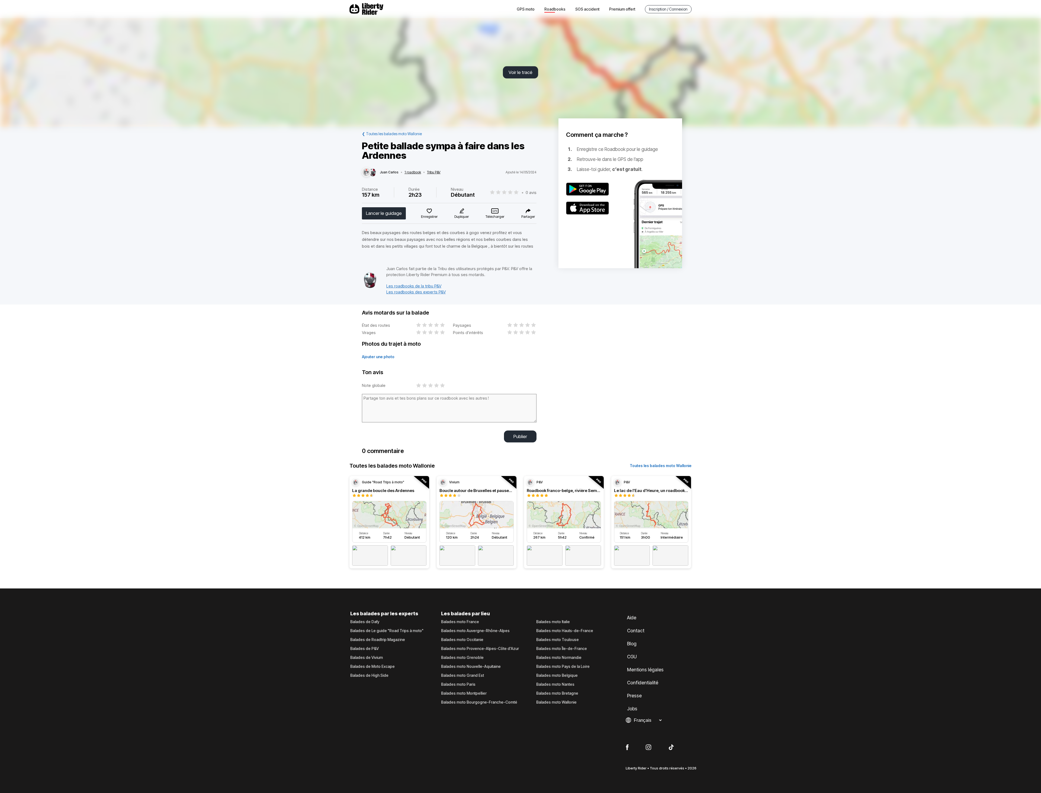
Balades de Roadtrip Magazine (377, 640)
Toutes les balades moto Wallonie (661, 465)
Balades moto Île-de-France (561, 648)
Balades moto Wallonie (556, 702)
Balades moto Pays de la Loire (563, 666)
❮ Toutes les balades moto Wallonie (392, 133)
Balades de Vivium (366, 657)
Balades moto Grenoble (462, 657)
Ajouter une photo (378, 356)
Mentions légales (645, 669)
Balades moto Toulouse (557, 640)
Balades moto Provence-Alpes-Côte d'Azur (480, 648)
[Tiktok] (671, 747)
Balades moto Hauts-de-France (564, 631)
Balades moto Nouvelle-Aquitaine (471, 666)
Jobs (632, 708)
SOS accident (587, 9)
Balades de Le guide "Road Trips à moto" (386, 631)
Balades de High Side (369, 675)
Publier (520, 436)
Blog (632, 643)
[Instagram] (648, 747)
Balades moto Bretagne (557, 693)
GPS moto (526, 9)
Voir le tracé (520, 72)
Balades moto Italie (553, 622)
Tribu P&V (434, 172)
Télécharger (495, 216)
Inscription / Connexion (668, 9)
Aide (631, 617)
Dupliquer (461, 216)
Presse (634, 695)
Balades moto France (460, 622)
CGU (632, 656)
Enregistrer (429, 216)
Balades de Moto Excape (372, 666)
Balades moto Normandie (558, 657)
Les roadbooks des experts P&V (416, 291)
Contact (635, 630)
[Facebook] (627, 747)
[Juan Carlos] (366, 172)
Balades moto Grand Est (462, 675)
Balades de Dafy (364, 622)
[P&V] (370, 286)
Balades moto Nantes (555, 684)
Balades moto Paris (458, 684)
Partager (528, 216)
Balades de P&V (364, 648)
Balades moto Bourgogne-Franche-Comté (479, 702)
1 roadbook (412, 172)
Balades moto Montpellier (464, 693)
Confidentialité (642, 682)
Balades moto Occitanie (462, 640)
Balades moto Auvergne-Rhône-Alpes (475, 631)
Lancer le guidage (384, 213)
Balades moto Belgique (557, 675)
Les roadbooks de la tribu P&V (413, 286)
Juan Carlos (389, 172)
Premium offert (622, 9)
